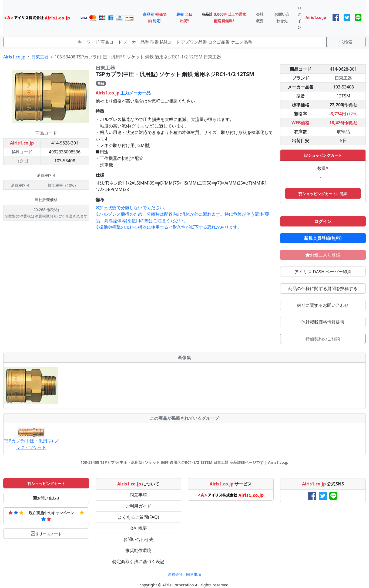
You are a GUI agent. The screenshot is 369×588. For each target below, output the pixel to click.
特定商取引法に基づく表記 (138, 561)
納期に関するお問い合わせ (323, 305)
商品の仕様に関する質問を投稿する (322, 288)
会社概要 (138, 528)
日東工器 (40, 57)
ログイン (322, 221)
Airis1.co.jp (14, 57)
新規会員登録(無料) (322, 238)
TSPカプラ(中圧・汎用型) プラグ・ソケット (31, 444)
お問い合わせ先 (138, 539)
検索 (348, 42)
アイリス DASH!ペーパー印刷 (322, 272)
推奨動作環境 (138, 550)
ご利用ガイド (138, 506)
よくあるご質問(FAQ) (138, 517)
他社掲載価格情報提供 (322, 322)
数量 (322, 168)
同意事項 (138, 495)
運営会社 (175, 574)
